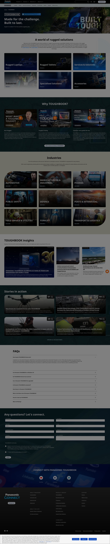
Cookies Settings (76, 539)
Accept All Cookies (92, 539)
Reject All (84, 539)
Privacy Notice (48, 541)
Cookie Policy (41, 541)
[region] (55, 539)
